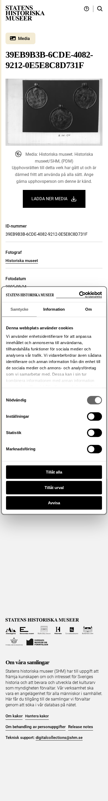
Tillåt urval (54, 487)
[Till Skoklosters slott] (87, 630)
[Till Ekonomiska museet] (27, 630)
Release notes (80, 726)
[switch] (94, 416)
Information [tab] (54, 309)
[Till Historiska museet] (58, 630)
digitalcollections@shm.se (59, 737)
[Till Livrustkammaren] (72, 630)
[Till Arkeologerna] (11, 630)
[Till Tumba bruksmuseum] (14, 641)
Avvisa (54, 503)
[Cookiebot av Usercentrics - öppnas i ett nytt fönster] (79, 294)
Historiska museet (22, 260)
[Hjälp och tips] (86, 9)
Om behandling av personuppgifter (36, 726)
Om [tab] (88, 309)
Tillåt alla (54, 472)
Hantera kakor (37, 716)
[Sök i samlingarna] (99, 9)
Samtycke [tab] (19, 309)
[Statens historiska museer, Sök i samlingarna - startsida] (25, 13)
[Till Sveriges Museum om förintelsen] (37, 641)
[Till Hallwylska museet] (44, 630)
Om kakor (14, 716)
